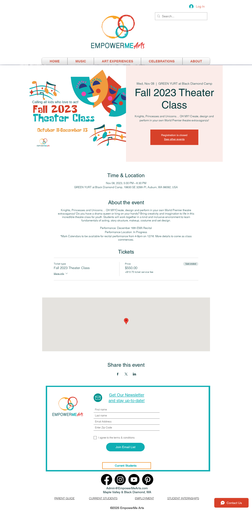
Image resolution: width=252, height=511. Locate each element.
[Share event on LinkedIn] (134, 374)
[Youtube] (134, 479)
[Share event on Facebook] (117, 374)
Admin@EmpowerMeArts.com (127, 488)
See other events (174, 139)
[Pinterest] (147, 479)
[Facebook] (106, 479)
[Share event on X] (126, 374)
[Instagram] (120, 479)
